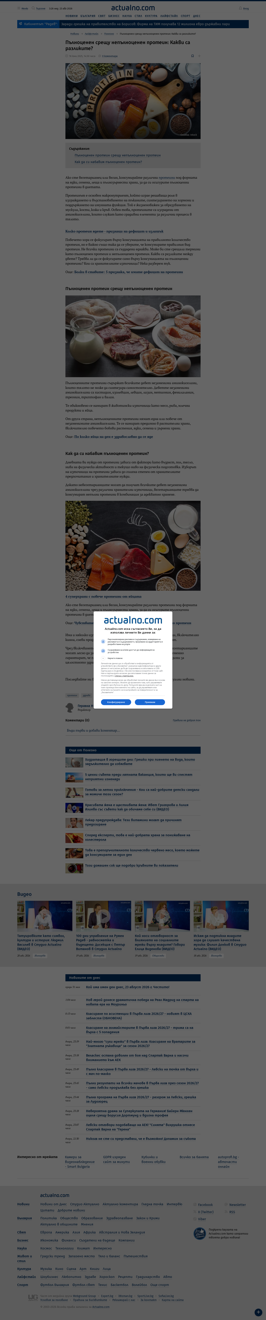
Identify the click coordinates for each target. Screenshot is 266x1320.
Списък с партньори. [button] (124, 675)
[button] (133, 658)
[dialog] (133, 660)
